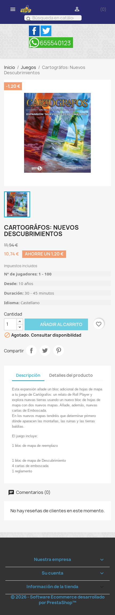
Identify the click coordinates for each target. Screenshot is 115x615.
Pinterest (58, 350)
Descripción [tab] (28, 375)
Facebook (34, 31)
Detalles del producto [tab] (71, 375)
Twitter (46, 31)
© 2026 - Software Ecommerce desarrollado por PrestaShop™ (58, 599)
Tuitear (45, 350)
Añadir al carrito (53, 324)
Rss (51, 42)
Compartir (31, 350)
